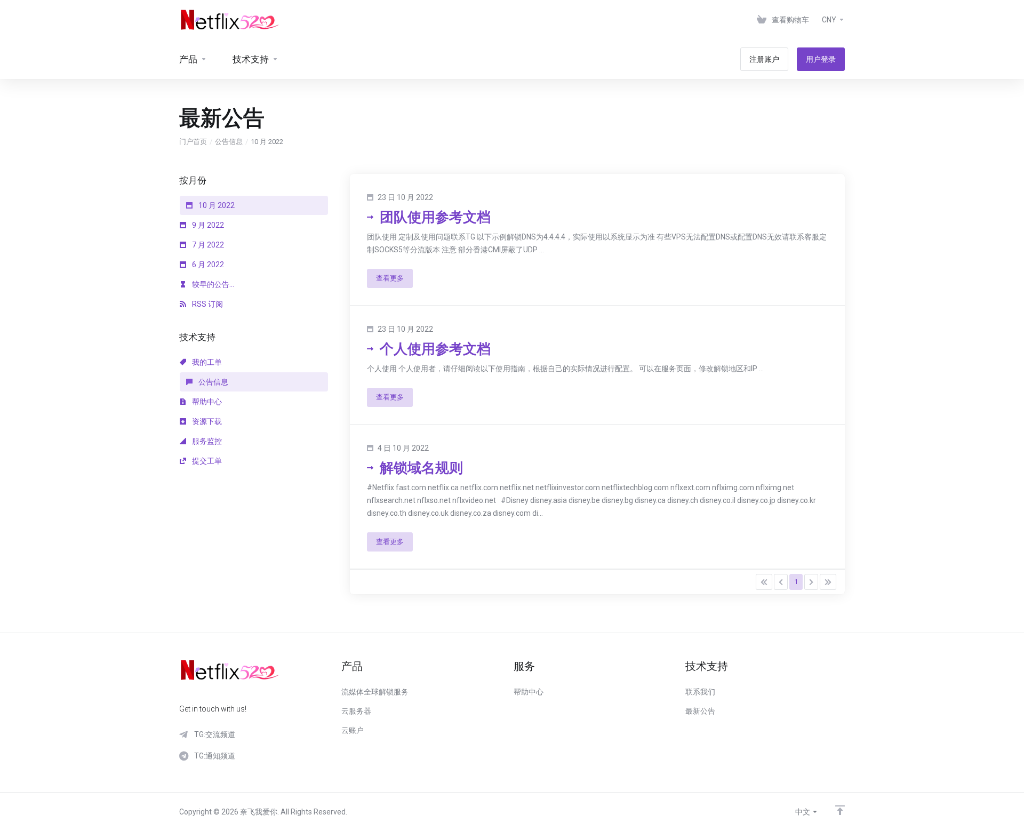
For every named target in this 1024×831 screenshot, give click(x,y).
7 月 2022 (207, 245)
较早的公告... (212, 284)
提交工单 (206, 461)
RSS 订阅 (206, 304)
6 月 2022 (207, 264)
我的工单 (206, 362)
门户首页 (193, 142)
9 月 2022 (207, 225)
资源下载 (206, 421)
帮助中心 (206, 401)
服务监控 (206, 441)
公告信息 (229, 142)
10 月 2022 (216, 205)
